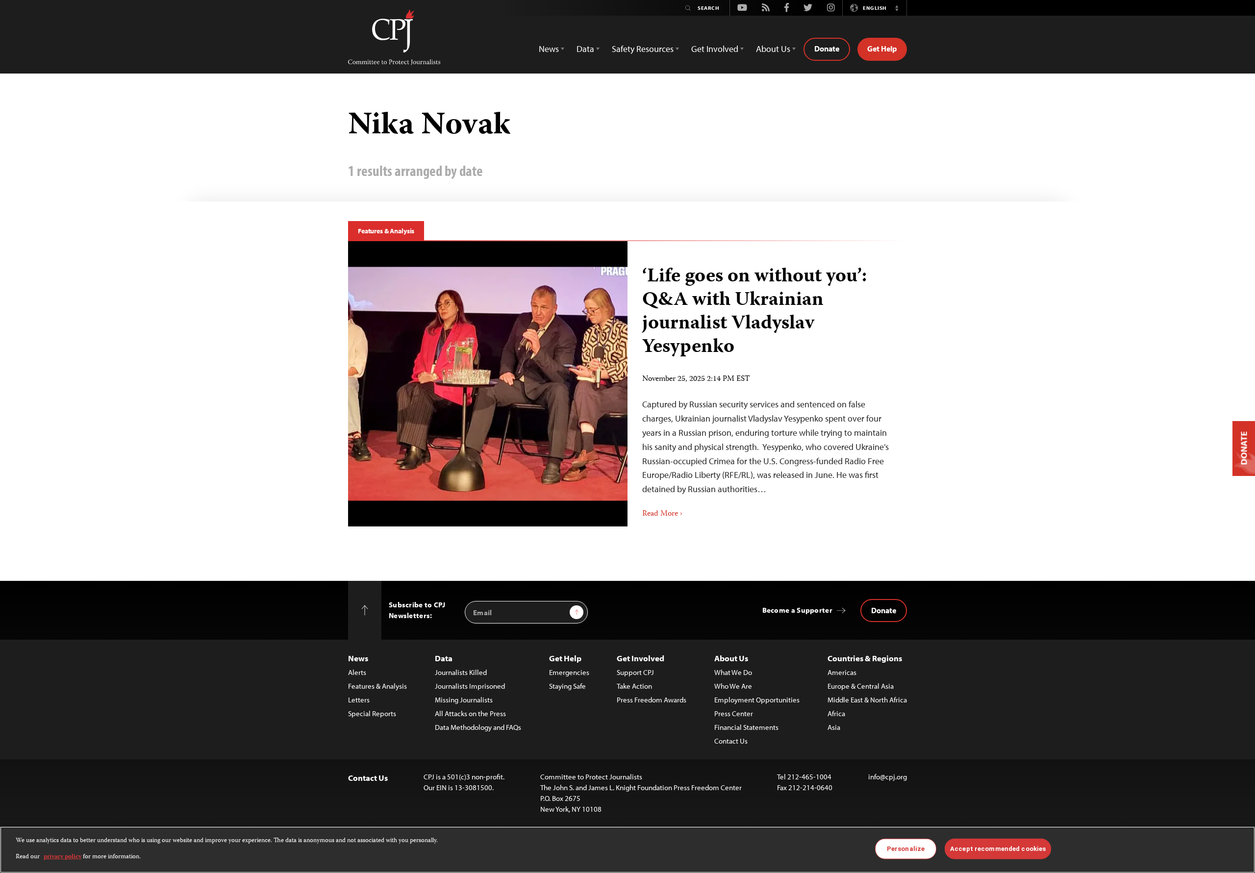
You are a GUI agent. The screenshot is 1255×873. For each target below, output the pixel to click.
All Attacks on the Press (470, 713)
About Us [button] (773, 48)
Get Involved (640, 658)
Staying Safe (567, 686)
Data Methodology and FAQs (478, 727)
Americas (842, 672)
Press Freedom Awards (651, 699)
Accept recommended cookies (998, 848)
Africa (836, 713)
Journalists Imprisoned (470, 686)
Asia (834, 727)
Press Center (733, 713)
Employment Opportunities (757, 699)
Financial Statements (746, 727)
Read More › (662, 514)
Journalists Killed (461, 672)
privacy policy (62, 856)
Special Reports (372, 713)
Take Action (634, 686)
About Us (731, 658)
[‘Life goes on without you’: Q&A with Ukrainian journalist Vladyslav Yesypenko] (488, 383)
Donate (826, 48)
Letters (359, 699)
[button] (896, 8)
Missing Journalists (464, 699)
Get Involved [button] (714, 48)
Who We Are (733, 686)
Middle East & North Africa (867, 699)
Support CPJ (635, 672)
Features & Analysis (386, 230)
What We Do (733, 672)
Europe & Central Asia (861, 686)
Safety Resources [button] (643, 48)
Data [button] (585, 48)
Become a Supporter (797, 610)
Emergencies (569, 672)
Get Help (882, 48)
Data (443, 658)
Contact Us (731, 741)
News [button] (549, 48)
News (358, 658)
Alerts (357, 672)
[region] (627, 849)
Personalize (906, 848)
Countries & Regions (865, 658)
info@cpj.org (887, 776)
